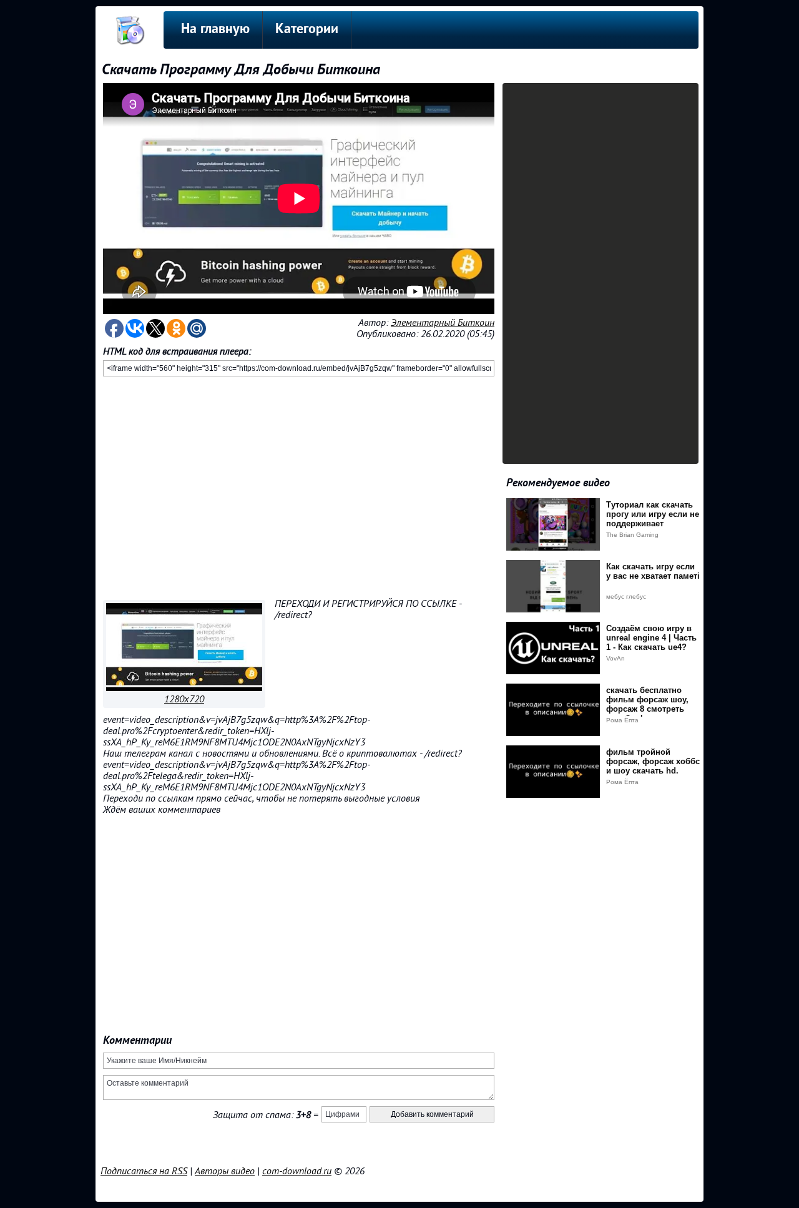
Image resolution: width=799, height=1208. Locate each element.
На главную (215, 29)
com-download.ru (296, 1171)
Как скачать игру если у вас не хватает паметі (653, 571)
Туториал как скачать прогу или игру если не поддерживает (652, 514)
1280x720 (184, 699)
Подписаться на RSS (143, 1171)
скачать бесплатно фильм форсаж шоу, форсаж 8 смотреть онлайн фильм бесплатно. (647, 708)
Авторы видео (225, 1171)
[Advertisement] (298, 485)
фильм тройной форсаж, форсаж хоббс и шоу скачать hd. (653, 761)
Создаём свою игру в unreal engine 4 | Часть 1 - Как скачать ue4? (651, 638)
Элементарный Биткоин (442, 322)
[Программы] (184, 688)
